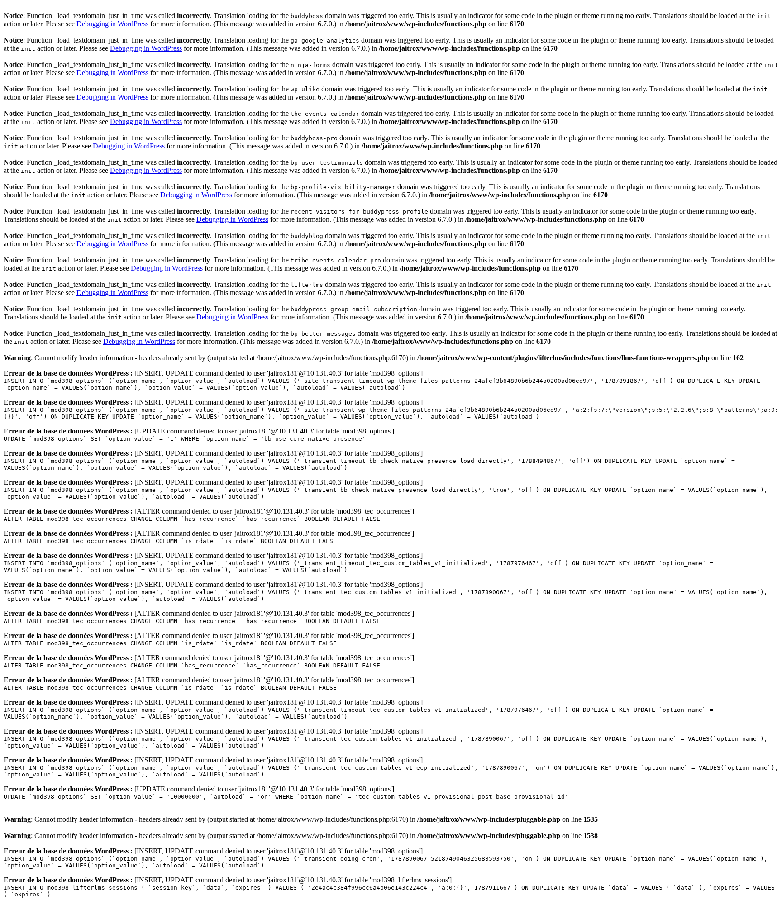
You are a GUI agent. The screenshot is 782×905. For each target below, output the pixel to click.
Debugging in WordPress (112, 24)
